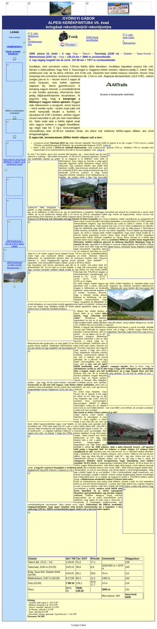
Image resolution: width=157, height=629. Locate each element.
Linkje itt (107, 145)
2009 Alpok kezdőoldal (92, 38)
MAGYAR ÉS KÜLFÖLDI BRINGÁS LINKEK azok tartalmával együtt (14, 162)
